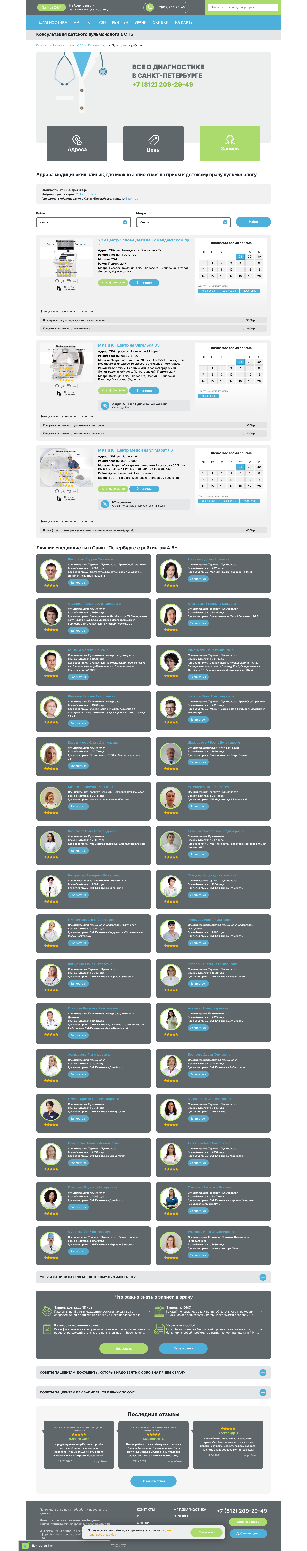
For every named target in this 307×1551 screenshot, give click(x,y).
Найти (253, 221)
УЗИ (102, 22)
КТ (89, 22)
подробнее (100, 1461)
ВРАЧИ (140, 22)
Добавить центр (248, 1533)
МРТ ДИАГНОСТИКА (190, 1509)
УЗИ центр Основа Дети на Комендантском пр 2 (143, 242)
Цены (154, 150)
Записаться (78, 582)
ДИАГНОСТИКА (53, 22)
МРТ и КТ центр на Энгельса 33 (129, 345)
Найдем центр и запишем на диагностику (89, 7)
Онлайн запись (248, 1522)
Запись (230, 149)
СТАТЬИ (143, 1523)
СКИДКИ (161, 22)
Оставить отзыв (154, 1481)
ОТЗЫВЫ (181, 1516)
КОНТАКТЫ (146, 1509)
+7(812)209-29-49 (171, 7)
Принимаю (206, 1532)
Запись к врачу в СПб (67, 45)
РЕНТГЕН (120, 22)
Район (40, 213)
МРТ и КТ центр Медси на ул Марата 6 (135, 450)
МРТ (77, 22)
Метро (141, 213)
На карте (146, 282)
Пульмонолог (97, 45)
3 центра (132, 198)
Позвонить (124, 1348)
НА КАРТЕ (184, 22)
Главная (41, 45)
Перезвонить (183, 1348)
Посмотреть (87, 194)
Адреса (77, 149)
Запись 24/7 (51, 7)
